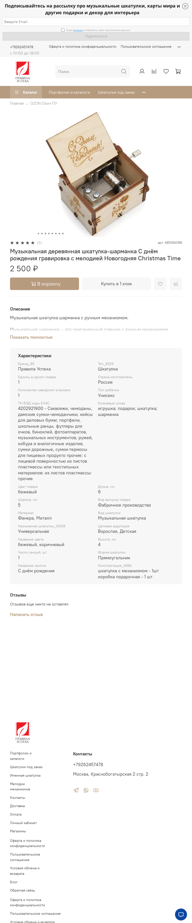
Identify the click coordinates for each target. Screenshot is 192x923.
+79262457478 (21, 47)
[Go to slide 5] (52, 233)
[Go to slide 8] (63, 233)
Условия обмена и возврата (25, 871)
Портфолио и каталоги (69, 92)
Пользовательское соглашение (146, 46)
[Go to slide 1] (38, 233)
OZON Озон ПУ (43, 103)
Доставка (17, 806)
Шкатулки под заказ (116, 92)
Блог (14, 882)
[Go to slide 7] (59, 233)
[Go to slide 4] (49, 233)
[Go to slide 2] (42, 233)
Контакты (17, 797)
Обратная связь (22, 890)
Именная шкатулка (25, 775)
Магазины (18, 831)
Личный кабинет (23, 823)
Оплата (16, 814)
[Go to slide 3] (45, 233)
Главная (17, 103)
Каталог (30, 92)
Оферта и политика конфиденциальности (82, 46)
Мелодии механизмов (20, 787)
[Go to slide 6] (56, 233)
